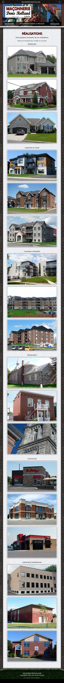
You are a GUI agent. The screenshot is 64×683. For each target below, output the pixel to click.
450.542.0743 (9, 24)
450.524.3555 (54, 24)
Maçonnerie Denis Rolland (31, 2)
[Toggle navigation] (59, 2)
